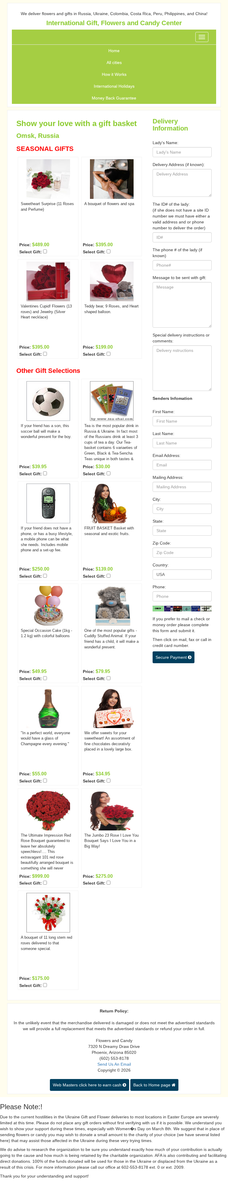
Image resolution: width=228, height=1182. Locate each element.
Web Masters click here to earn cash (88, 1085)
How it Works (114, 74)
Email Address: (166, 455)
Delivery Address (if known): (179, 164)
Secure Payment (172, 657)
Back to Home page (152, 1085)
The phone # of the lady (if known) (177, 252)
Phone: (159, 586)
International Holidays (114, 86)
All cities (114, 62)
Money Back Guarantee (114, 98)
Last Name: (163, 433)
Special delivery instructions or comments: (181, 338)
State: (158, 521)
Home (114, 50)
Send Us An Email (114, 1064)
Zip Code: (162, 543)
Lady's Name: (165, 142)
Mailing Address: (168, 477)
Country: (161, 565)
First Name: (164, 411)
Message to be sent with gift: (179, 277)
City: (157, 499)
